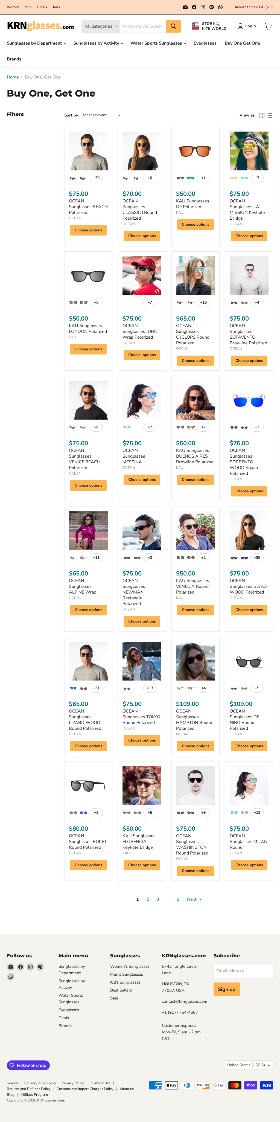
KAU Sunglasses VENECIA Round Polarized (192, 586)
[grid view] (262, 115)
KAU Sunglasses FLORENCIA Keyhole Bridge (139, 841)
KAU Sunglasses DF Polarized (192, 204)
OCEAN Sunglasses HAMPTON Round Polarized (194, 719)
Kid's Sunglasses (125, 982)
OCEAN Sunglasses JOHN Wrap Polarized (140, 331)
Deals (64, 1018)
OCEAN (75, 218)
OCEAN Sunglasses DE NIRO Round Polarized (244, 719)
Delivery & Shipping (40, 1083)
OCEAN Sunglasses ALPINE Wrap (82, 586)
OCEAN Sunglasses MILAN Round (248, 841)
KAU (179, 212)
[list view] (269, 115)
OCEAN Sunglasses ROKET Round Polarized (88, 841)
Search (12, 1083)
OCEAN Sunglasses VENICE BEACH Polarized (84, 459)
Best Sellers (121, 990)
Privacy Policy (73, 1083)
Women (13, 7)
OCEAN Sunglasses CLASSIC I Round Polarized (139, 209)
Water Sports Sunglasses (156, 43)
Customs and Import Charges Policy (85, 1088)
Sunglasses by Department (35, 43)
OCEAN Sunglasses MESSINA (133, 456)
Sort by (71, 115)
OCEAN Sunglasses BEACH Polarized (88, 207)
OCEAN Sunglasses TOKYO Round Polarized (141, 717)
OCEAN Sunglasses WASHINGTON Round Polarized (192, 844)
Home (13, 77)
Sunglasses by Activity (96, 43)
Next (192, 899)
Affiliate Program (34, 1094)
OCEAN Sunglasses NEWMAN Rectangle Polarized (133, 592)
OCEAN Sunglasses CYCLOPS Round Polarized (192, 334)
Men (28, 7)
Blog (10, 1094)
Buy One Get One (242, 43)
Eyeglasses (205, 43)
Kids (56, 7)
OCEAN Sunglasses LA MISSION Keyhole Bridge (247, 209)
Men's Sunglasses (126, 974)
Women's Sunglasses (130, 966)
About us (126, 1088)
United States (251, 7)
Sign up (226, 989)
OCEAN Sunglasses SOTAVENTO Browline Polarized (248, 334)
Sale (114, 998)
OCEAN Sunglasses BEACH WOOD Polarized (249, 586)
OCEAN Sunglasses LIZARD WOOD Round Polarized (85, 719)
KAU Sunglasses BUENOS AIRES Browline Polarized (195, 456)
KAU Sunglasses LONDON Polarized (88, 329)
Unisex (42, 7)
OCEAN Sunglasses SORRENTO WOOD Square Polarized (244, 461)
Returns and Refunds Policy (29, 1088)
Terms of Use (100, 1083)
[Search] (173, 26)
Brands (14, 59)
